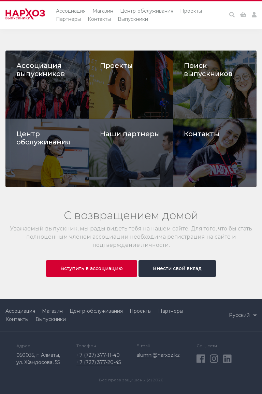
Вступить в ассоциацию (91, 268)
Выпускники (133, 19)
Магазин (102, 11)
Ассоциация (71, 11)
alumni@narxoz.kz (158, 355)
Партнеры (68, 19)
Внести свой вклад (177, 268)
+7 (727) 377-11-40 (98, 355)
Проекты (191, 11)
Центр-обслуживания (146, 11)
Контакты (99, 19)
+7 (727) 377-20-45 (98, 362)
